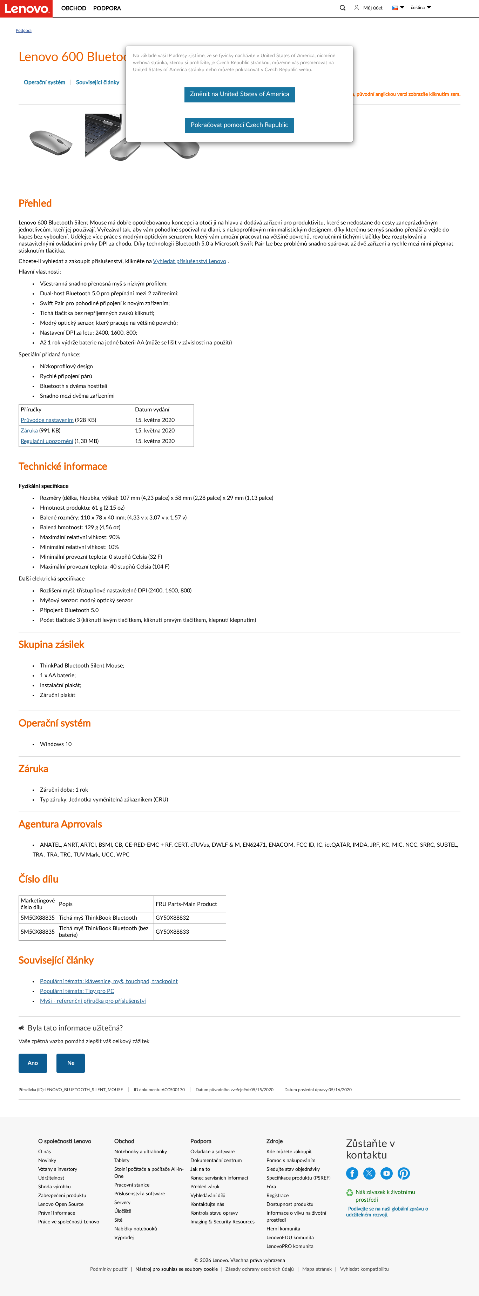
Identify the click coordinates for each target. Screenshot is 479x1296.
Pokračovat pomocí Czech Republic (239, 125)
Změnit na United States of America (239, 94)
